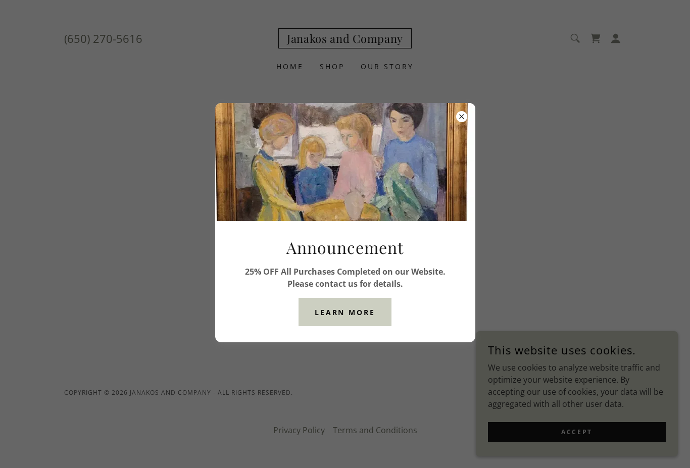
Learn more (345, 312)
